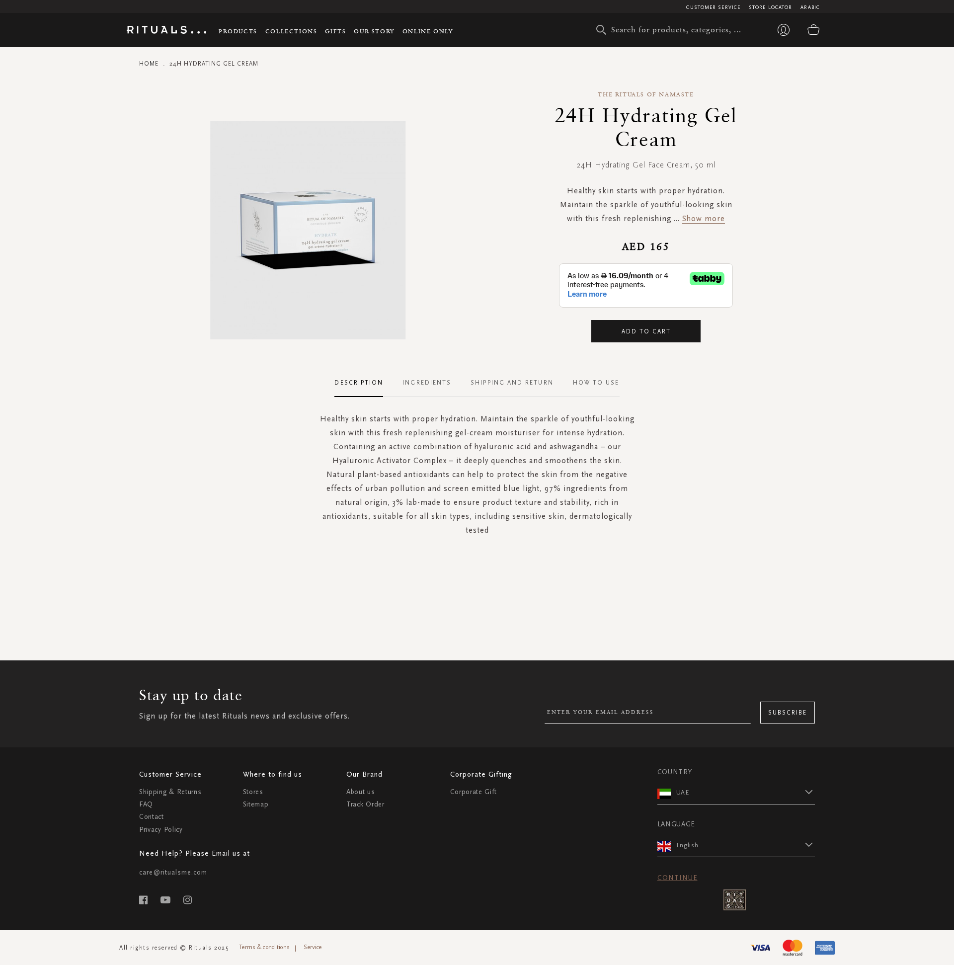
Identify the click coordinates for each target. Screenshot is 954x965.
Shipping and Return (512, 382)
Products (238, 31)
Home (149, 63)
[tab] (363, 383)
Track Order (365, 804)
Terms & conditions (264, 947)
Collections (291, 31)
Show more (703, 218)
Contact (151, 816)
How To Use (596, 382)
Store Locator (770, 7)
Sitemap (256, 804)
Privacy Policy (161, 829)
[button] (745, 792)
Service (312, 947)
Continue (677, 878)
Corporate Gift (473, 792)
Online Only (427, 31)
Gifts (335, 31)
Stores (253, 792)
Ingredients (426, 382)
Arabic (810, 7)
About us (360, 792)
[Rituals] (166, 31)
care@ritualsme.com (173, 872)
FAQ (146, 804)
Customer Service (713, 7)
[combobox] (673, 30)
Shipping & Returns (170, 792)
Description (358, 382)
